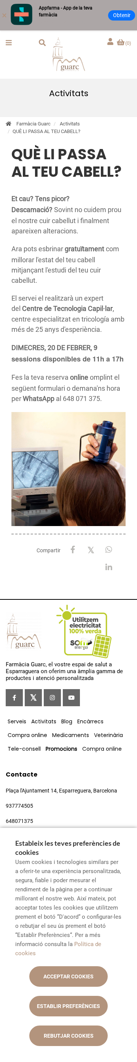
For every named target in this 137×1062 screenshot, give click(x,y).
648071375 (19, 821)
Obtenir (122, 15)
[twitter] (33, 697)
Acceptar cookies (68, 976)
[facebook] (14, 697)
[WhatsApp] (108, 549)
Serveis (17, 721)
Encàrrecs (90, 721)
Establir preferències (68, 1006)
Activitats (70, 124)
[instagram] (52, 697)
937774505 (19, 806)
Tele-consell (24, 749)
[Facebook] (72, 549)
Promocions (61, 749)
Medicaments (70, 735)
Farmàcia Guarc (33, 124)
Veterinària (108, 735)
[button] (9, 42)
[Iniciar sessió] (111, 42)
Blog (66, 721)
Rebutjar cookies (69, 1036)
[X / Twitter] (90, 549)
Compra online (27, 735)
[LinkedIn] (108, 567)
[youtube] (71, 697)
